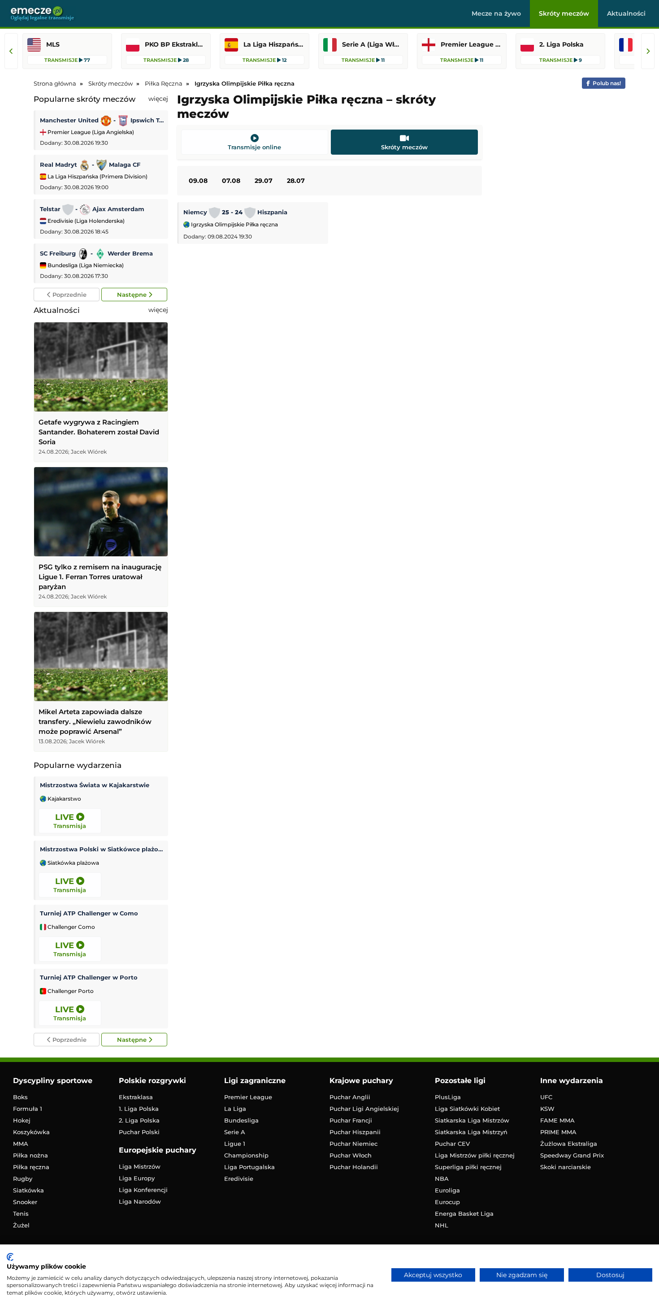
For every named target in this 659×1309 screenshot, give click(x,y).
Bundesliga (241, 1120)
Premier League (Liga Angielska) (90, 132)
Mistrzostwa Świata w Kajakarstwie (94, 785)
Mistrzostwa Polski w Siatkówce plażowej (102, 849)
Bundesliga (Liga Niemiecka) (85, 265)
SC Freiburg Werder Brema (96, 253)
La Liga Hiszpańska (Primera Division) (96, 176)
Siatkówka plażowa (72, 863)
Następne (132, 294)
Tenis (21, 1213)
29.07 (264, 181)
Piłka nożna (30, 1155)
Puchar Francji (351, 1120)
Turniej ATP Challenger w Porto (89, 977)
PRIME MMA (558, 1132)
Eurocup (447, 1201)
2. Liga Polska (139, 1120)
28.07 (296, 181)
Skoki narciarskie (565, 1166)
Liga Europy (137, 1178)
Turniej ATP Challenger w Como (89, 913)
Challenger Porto (70, 991)
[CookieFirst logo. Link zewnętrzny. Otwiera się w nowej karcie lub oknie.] (10, 1257)
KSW (547, 1108)
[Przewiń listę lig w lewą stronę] (11, 51)
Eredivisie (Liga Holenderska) (85, 220)
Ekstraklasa (136, 1097)
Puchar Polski (139, 1132)
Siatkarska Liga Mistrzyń (471, 1132)
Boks (20, 1097)
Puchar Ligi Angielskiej (364, 1108)
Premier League (248, 1097)
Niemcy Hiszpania (235, 212)
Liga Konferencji (143, 1189)
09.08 (198, 181)
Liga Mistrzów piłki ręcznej (475, 1155)
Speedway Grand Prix (572, 1155)
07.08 (231, 181)
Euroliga (447, 1190)
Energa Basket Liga (464, 1213)
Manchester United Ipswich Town (102, 120)
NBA (442, 1178)
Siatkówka (28, 1190)
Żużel (21, 1225)
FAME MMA (557, 1120)
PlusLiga (448, 1097)
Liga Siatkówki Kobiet (467, 1108)
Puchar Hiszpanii (355, 1132)
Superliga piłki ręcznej (468, 1166)
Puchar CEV (452, 1143)
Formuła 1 (27, 1108)
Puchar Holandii (354, 1166)
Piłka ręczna (31, 1166)
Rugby (22, 1178)
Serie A (234, 1132)
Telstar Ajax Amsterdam (92, 208)
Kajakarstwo (63, 799)
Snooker (25, 1201)
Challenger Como (70, 927)
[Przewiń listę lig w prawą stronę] (648, 51)
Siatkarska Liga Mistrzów (472, 1120)
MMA (20, 1143)
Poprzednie (69, 294)
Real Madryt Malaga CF (90, 164)
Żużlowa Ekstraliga (568, 1143)
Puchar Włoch (351, 1155)
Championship (246, 1155)
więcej (158, 98)
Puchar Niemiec (353, 1143)
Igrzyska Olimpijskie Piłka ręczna (234, 224)
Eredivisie (238, 1178)
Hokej (21, 1120)
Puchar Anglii (350, 1097)
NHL (441, 1225)
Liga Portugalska (249, 1166)
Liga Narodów (140, 1201)
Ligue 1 (234, 1143)
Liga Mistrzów (139, 1166)
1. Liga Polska (139, 1108)
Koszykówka (31, 1132)
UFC (546, 1097)
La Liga (235, 1108)
